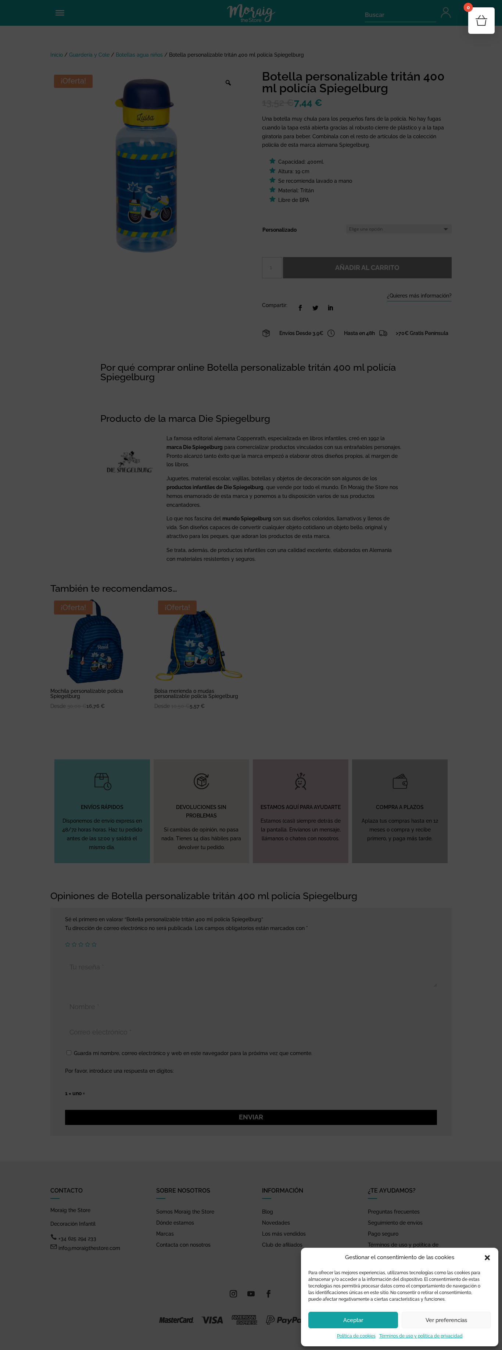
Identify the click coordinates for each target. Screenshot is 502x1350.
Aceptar (353, 1320)
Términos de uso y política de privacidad (421, 1336)
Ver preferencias (446, 1320)
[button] (487, 1257)
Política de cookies (356, 1336)
